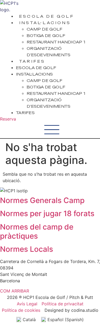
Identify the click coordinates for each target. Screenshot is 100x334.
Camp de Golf (45, 29)
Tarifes (32, 61)
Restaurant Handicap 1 (56, 42)
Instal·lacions (45, 22)
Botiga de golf (46, 35)
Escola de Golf (46, 16)
